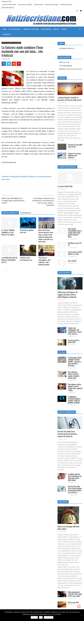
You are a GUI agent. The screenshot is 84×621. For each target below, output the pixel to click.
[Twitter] (80, 10)
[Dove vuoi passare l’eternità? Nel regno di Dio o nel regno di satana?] (62, 594)
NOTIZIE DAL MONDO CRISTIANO (11, 43)
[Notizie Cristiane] (42, 19)
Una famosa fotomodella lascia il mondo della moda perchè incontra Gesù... (75, 232)
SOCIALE (63, 29)
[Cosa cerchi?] (62, 263)
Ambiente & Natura (66, 4)
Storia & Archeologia (52, 4)
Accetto (34, 617)
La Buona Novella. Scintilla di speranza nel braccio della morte (69, 98)
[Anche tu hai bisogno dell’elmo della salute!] (70, 515)
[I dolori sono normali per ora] (28, 250)
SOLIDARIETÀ (7, 34)
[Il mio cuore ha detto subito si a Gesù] (62, 254)
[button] (79, 29)
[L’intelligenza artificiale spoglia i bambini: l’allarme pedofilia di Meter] (62, 399)
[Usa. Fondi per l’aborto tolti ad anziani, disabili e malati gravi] (62, 374)
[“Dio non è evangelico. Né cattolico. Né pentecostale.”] (46, 250)
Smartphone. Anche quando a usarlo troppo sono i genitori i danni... (75, 387)
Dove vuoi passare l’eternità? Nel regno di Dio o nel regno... (75, 594)
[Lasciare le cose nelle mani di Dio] (62, 147)
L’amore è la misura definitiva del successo (74, 155)
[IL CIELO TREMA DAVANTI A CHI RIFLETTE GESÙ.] (10, 222)
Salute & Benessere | (8, 8)
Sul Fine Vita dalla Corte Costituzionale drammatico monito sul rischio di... (67, 434)
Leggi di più (48, 617)
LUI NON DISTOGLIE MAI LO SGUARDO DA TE (9, 260)
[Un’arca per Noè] (62, 604)
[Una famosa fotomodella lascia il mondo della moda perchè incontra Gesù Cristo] (62, 231)
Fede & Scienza (38, 4)
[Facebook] (77, 10)
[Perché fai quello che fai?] (28, 222)
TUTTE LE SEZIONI (14, 29)
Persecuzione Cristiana (25, 4)
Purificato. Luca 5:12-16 (75, 244)
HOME (4, 29)
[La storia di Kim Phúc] (70, 177)
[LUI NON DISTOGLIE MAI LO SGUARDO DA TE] (10, 250)
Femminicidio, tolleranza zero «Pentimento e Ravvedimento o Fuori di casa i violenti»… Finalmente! (43, 201)
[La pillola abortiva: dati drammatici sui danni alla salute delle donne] (62, 476)
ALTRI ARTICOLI (25, 213)
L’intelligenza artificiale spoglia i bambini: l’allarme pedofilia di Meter (74, 399)
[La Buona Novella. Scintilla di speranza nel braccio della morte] (70, 89)
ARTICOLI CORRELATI (10, 213)
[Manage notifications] (79, 606)
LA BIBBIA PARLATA (66, 48)
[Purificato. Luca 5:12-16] (62, 245)
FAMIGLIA (56, 29)
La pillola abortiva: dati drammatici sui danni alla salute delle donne (74, 477)
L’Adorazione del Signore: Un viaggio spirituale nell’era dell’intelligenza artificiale (68, 294)
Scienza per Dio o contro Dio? (73, 341)
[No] (81, 615)
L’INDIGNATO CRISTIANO (31, 29)
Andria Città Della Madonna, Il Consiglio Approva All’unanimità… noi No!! (13, 200)
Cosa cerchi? (72, 260)
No (41, 617)
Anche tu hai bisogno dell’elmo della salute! (68, 527)
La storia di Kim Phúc (65, 186)
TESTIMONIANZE (46, 29)
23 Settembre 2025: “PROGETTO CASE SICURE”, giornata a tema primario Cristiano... (75, 361)
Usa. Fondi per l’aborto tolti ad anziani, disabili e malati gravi (73, 375)
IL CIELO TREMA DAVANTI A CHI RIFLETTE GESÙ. (8, 232)
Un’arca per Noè (73, 602)
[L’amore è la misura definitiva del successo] (62, 156)
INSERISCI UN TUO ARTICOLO (70, 69)
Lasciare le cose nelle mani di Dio (75, 145)
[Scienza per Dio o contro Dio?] (62, 342)
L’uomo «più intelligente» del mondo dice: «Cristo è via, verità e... (74, 331)
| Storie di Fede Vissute (9, 4)
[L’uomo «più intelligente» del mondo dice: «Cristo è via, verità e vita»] (62, 330)
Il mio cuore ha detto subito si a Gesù (75, 253)
